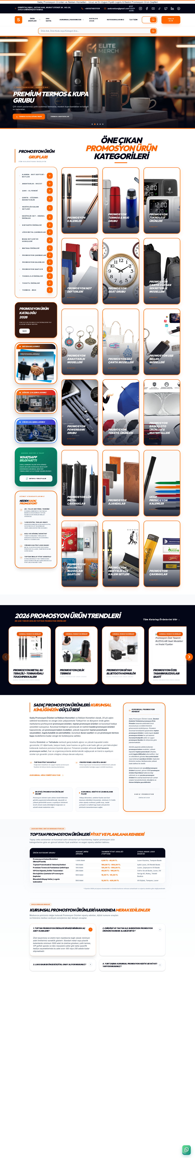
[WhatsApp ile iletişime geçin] (186, 1149)
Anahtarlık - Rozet (32, 184)
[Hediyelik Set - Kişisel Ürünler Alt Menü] (50, 217)
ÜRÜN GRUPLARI (32, 20)
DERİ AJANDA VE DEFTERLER (63, 116)
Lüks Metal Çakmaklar (34, 232)
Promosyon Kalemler (33, 262)
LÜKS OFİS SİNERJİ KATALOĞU (31, 116)
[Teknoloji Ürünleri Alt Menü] (50, 276)
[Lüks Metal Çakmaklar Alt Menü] (50, 232)
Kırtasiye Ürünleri (32, 225)
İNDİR (24, 331)
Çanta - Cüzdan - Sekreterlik (30, 199)
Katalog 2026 (93, 20)
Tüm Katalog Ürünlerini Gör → (161, 619)
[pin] (178, 8)
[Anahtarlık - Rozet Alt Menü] (50, 184)
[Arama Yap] (153, 19)
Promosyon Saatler (32, 269)
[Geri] (6, 657)
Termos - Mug (29, 290)
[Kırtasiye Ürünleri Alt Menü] (50, 225)
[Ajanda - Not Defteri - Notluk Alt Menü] (50, 176)
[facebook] (146, 8)
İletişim (134, 20)
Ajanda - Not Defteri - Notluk (33, 176)
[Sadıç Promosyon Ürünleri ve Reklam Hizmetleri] (18, 20)
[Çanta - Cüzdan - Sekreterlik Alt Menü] (50, 199)
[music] (159, 8)
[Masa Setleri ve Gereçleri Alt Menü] (50, 240)
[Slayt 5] (102, 124)
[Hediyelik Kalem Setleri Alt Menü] (50, 208)
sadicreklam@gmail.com (118, 8)
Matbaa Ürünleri (31, 248)
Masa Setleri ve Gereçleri (30, 240)
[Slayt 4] (100, 124)
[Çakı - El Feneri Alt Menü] (50, 191)
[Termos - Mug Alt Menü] (50, 290)
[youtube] (153, 8)
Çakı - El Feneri (30, 191)
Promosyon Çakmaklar (34, 255)
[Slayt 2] (95, 124)
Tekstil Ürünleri (31, 283)
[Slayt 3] (97, 124)
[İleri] (189, 657)
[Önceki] (6, 82)
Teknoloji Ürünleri (32, 276)
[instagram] (140, 8)
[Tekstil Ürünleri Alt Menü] (50, 283)
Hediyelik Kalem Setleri (30, 208)
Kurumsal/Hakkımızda (70, 20)
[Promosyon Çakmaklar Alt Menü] (50, 255)
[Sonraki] (188, 82)
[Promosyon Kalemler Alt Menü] (50, 262)
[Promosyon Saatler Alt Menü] (50, 269)
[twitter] (166, 8)
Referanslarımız (115, 20)
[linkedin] (172, 8)
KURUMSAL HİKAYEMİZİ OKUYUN (45, 775)
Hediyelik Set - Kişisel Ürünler (33, 217)
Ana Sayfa (48, 20)
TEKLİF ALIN (171, 20)
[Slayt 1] (92, 124)
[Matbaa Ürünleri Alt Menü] (50, 248)
